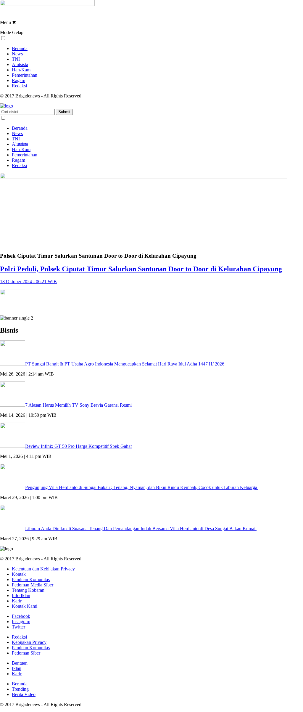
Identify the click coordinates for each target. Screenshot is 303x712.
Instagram (21, 621)
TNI (16, 59)
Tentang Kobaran (28, 590)
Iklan (16, 668)
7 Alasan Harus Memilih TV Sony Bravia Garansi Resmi (78, 405)
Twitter (18, 626)
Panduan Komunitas (31, 579)
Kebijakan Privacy (29, 642)
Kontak (19, 574)
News (17, 53)
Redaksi (19, 85)
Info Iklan (21, 595)
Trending (20, 689)
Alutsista (20, 64)
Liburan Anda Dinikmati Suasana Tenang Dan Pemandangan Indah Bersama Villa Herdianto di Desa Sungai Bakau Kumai (141, 528)
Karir (17, 600)
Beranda (20, 48)
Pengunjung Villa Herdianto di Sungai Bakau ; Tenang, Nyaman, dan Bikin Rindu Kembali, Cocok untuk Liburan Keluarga (141, 487)
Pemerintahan (24, 75)
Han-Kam (21, 69)
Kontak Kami (24, 606)
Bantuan (20, 663)
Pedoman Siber (26, 652)
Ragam (18, 80)
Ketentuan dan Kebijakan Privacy (43, 568)
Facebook (21, 616)
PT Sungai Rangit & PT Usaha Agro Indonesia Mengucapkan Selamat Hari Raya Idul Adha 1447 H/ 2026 (124, 363)
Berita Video (24, 694)
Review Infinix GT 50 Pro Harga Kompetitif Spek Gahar (78, 446)
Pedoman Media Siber (32, 584)
